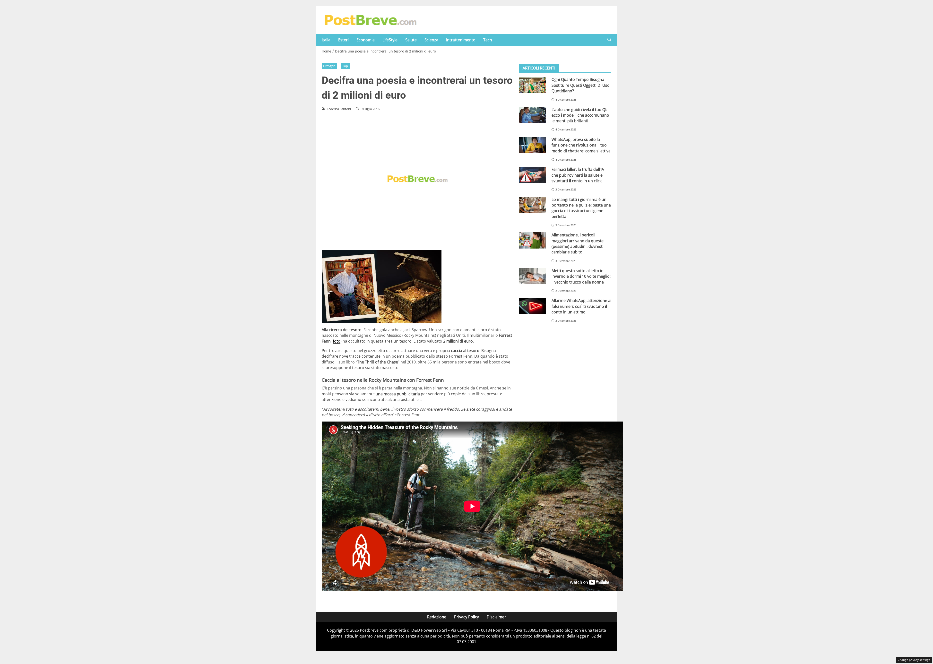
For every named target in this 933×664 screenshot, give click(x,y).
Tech (487, 40)
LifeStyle (389, 40)
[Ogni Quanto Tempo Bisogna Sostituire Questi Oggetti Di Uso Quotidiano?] (532, 85)
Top (345, 66)
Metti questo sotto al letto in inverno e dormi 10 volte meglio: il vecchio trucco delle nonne (581, 276)
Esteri (343, 40)
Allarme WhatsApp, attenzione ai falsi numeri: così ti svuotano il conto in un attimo (581, 306)
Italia (326, 40)
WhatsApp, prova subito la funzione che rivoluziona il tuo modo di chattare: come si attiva (581, 145)
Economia (365, 40)
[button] (609, 40)
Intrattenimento (460, 40)
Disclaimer (496, 617)
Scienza (431, 40)
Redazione (436, 617)
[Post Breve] (370, 19)
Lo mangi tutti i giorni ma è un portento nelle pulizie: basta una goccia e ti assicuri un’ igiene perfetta (581, 208)
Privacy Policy (466, 617)
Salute (411, 40)
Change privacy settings (914, 660)
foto (336, 341)
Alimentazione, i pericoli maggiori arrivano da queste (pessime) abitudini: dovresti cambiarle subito (578, 243)
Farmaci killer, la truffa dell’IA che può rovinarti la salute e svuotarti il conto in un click (578, 175)
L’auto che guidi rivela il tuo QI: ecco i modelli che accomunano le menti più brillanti (580, 115)
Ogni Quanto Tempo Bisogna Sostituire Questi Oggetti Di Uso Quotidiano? (581, 85)
